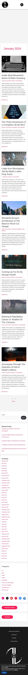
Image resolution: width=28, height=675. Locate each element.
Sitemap (14, 638)
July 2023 (4, 551)
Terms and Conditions (14, 631)
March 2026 (5, 473)
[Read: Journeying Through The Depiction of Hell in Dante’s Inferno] (14, 354)
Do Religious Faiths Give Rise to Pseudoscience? (13, 444)
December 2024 (6, 509)
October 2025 (5, 485)
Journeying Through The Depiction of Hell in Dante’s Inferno (13, 367)
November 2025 (6, 482)
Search (3, 414)
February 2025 (5, 504)
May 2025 (4, 497)
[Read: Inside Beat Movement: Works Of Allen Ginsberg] (14, 64)
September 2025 (6, 487)
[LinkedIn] (24, 598)
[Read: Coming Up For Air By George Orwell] (14, 261)
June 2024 (4, 524)
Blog (3, 573)
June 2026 (4, 465)
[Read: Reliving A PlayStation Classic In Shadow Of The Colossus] (14, 306)
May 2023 (4, 556)
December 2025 (6, 480)
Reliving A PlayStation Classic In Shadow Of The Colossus (12, 319)
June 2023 (4, 553)
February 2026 (5, 475)
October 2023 (5, 543)
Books (13, 80)
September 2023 (6, 546)
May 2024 (4, 526)
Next (14, 401)
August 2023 (5, 548)
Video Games (15, 325)
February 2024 (5, 534)
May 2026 (4, 468)
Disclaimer (14, 634)
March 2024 (5, 531)
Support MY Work (9, 607)
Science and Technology (7, 582)
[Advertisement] (14, 24)
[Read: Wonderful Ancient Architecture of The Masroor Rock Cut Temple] (14, 208)
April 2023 (4, 558)
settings (16, 670)
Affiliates (7, 617)
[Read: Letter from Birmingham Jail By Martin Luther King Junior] (14, 158)
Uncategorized (5, 587)
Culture (3, 577)
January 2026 (5, 478)
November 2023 (6, 541)
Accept (4, 672)
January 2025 (5, 507)
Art (2, 570)
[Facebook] (20, 598)
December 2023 (6, 539)
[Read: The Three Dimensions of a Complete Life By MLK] (14, 112)
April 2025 (4, 500)
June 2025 (4, 495)
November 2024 (6, 512)
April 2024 (4, 529)
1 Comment (4, 176)
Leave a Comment (6, 80)
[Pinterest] (16, 598)
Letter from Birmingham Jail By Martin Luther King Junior (13, 171)
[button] (26, 5)
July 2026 (4, 463)
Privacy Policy (14, 641)
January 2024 (5, 536)
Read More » (5, 100)
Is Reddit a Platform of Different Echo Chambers (13, 441)
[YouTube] (11, 598)
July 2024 (4, 521)
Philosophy (14, 127)
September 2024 (6, 517)
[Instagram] (3, 598)
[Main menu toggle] (21, 4)
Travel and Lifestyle (16, 229)
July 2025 (4, 492)
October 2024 (5, 514)
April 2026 (4, 470)
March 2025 (5, 502)
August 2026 (5, 461)
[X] (7, 598)
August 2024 (5, 519)
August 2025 (5, 490)
